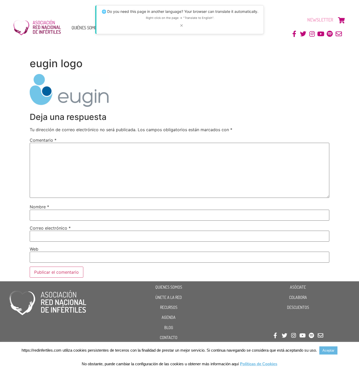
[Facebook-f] (294, 34)
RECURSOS (168, 307)
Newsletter (320, 20)
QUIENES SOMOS (168, 287)
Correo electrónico (50, 228)
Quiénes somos (85, 27)
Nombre (39, 207)
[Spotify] (330, 34)
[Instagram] (312, 34)
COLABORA (298, 297)
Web (34, 249)
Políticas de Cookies (258, 364)
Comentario (43, 140)
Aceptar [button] (328, 350)
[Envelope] (338, 34)
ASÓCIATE (298, 287)
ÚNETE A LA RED (168, 297)
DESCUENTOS (298, 307)
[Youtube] (321, 34)
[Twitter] (303, 34)
